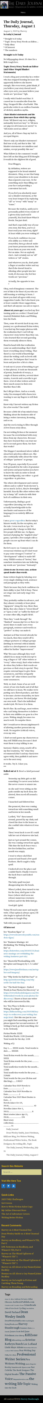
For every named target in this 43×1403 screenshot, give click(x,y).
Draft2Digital (29, 1321)
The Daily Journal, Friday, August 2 (22, 1155)
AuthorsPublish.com (23, 1302)
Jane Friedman (31, 1132)
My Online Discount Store (13, 1210)
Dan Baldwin (30, 1308)
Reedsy (8, 1367)
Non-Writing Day (27, 1350)
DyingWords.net (11, 1324)
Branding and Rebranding (25, 1287)
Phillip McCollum (10, 1355)
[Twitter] (8, 1186)
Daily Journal (12, 1129)
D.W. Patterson (8, 1247)
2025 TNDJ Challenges (12, 1199)
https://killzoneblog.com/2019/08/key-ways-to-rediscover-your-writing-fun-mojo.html (21, 1014)
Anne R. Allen (9, 1299)
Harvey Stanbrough (30, 1399)
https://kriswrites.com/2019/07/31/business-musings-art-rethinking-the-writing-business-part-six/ (21, 953)
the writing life (19, 1144)
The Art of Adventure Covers (15, 1214)
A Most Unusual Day (22, 1230)
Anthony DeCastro (21, 1299)
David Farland (12, 1312)
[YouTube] (13, 1186)
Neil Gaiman (15, 1351)
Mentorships (27, 1348)
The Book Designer (21, 1370)
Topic (29, 1144)
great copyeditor (17, 520)
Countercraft (9, 1305)
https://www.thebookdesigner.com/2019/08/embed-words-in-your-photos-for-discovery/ (21, 996)
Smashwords (16, 1367)
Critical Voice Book (11, 1308)
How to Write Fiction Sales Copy (16, 1206)
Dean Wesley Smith (15, 1132)
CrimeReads (30, 1305)
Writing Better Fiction (12, 1217)
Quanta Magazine (30, 1364)
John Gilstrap (19, 1336)
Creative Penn (19, 1305)
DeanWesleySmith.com (15, 1321)
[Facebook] (3, 1186)
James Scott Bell (17, 1331)
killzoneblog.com (18, 1340)
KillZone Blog (10, 1136)
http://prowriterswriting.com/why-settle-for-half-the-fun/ (19, 981)
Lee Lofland (30, 1344)
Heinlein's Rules (26, 1328)
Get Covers (6, 1203)
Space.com (26, 1367)
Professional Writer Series (15, 1140)
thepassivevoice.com (21, 1379)
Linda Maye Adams (14, 1347)
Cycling (22, 1308)
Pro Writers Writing (25, 1136)
